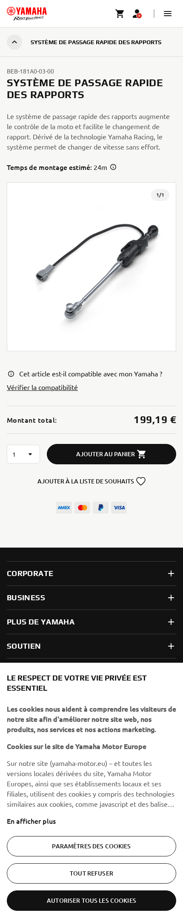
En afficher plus (31, 820)
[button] (167, 13)
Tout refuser (91, 873)
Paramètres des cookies (91, 846)
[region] (91, 792)
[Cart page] (120, 13)
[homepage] (27, 13)
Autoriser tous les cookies (91, 900)
